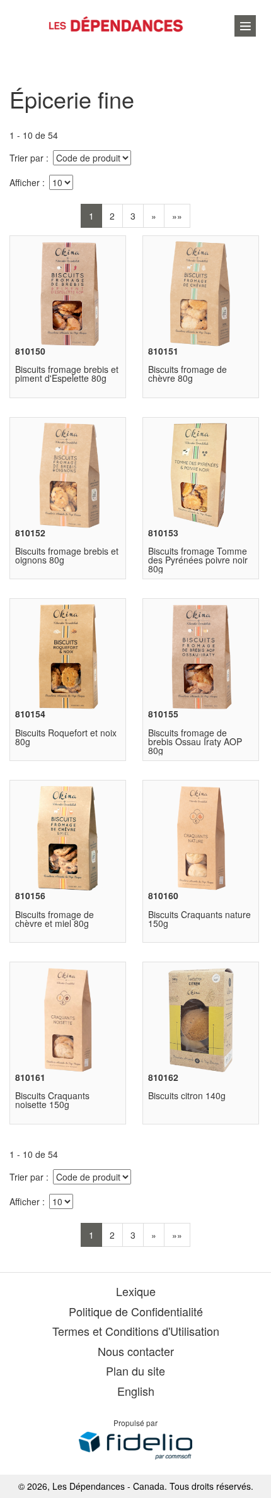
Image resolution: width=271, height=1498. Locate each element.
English (135, 1391)
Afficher (24, 182)
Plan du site (135, 1370)
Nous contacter (136, 1351)
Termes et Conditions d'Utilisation (135, 1331)
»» (177, 215)
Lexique (136, 1291)
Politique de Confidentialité (136, 1311)
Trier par (26, 157)
